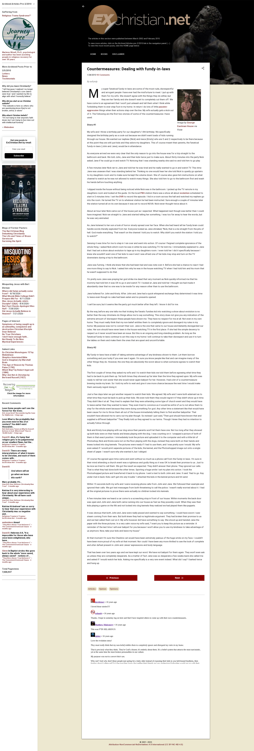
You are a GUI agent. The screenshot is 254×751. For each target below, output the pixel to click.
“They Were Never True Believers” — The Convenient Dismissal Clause (17, 526)
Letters (6, 73)
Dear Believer (9, 332)
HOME (93, 54)
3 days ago (19, 415)
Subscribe (19, 156)
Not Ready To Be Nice (13, 339)
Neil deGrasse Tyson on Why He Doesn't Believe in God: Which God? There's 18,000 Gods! (18, 431)
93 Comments (103, 75)
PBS (142, 193)
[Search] (208, 7)
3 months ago (21, 446)
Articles (92, 589)
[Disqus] (146, 630)
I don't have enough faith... (15, 337)
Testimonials (8, 78)
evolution (185, 193)
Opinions (114, 589)
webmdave (7, 522)
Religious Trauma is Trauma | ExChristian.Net (13, 445)
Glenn (5, 551)
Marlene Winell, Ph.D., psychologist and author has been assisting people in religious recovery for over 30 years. (18, 56)
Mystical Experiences (12, 342)
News (5, 76)
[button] (203, 68)
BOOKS (104, 54)
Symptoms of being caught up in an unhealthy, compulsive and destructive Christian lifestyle (18, 327)
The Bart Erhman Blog (13, 231)
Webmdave (9, 127)
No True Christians (11, 334)
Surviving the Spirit (11, 241)
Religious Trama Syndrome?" (16, 15)
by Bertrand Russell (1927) (16, 376)
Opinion (102, 589)
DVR (121, 196)
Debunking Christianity (13, 233)
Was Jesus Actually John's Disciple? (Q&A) (15, 302)
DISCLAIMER (118, 54)
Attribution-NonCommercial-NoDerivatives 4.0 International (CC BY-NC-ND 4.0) (146, 744)
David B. (6, 437)
